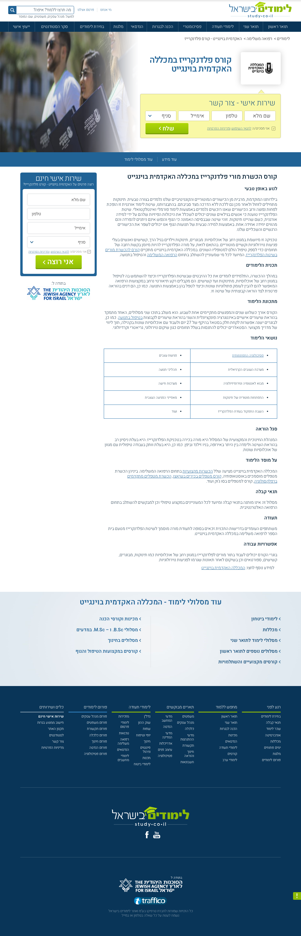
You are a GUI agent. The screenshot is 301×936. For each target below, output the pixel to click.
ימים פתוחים (272, 747)
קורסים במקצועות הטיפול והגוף (107, 651)
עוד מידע (169, 159)
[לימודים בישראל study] (260, 10)
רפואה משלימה (259, 39)
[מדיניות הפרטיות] (297, 896)
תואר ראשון (278, 27)
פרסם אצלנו (86, 9)
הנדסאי (137, 27)
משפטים (188, 716)
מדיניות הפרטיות (52, 747)
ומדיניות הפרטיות (218, 128)
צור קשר (58, 741)
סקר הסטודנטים (54, 27)
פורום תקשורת (97, 728)
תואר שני (251, 27)
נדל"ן (147, 716)
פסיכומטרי (192, 27)
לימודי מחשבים (123, 758)
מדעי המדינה (167, 735)
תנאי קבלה (273, 722)
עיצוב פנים (165, 749)
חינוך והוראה (189, 753)
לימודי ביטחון (264, 618)
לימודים (283, 39)
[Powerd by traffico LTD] (150, 902)
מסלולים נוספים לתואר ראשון (248, 651)
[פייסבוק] (147, 834)
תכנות (146, 758)
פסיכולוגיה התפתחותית (248, 355)
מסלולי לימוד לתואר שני (253, 640)
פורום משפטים (97, 722)
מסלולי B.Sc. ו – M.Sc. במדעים (107, 629)
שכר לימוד (273, 728)
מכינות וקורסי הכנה (118, 618)
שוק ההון (144, 722)
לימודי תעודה (223, 27)
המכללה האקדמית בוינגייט (223, 568)
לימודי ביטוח (142, 764)
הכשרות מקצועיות (198, 471)
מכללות (270, 629)
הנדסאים (231, 741)
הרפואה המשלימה (162, 255)
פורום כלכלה (98, 735)
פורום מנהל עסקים (94, 716)
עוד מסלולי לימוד (138, 159)
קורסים (232, 753)
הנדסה (167, 726)
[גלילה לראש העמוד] (297, 922)
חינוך (147, 741)
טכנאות (124, 733)
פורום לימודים (271, 760)
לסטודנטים (56, 735)
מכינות (232, 735)
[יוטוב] (156, 835)
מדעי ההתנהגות (187, 737)
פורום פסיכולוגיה (95, 753)
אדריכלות (165, 743)
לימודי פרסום (124, 724)
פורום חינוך (99, 741)
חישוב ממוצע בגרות (50, 722)
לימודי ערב (230, 760)
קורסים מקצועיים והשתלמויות (247, 661)
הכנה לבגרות (162, 27)
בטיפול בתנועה (130, 317)
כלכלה (189, 728)
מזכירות (123, 716)
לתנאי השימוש (241, 128)
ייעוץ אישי (21, 27)
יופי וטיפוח (143, 735)
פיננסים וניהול (145, 749)
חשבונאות (187, 762)
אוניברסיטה (273, 735)
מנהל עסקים (185, 722)
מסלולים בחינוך (123, 640)
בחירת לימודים (92, 27)
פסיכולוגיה (165, 755)
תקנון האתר (56, 728)
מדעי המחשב (167, 718)
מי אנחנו (105, 9)
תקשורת (188, 745)
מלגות (118, 27)
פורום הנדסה (98, 747)
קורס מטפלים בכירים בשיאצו (197, 476)
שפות (146, 728)
